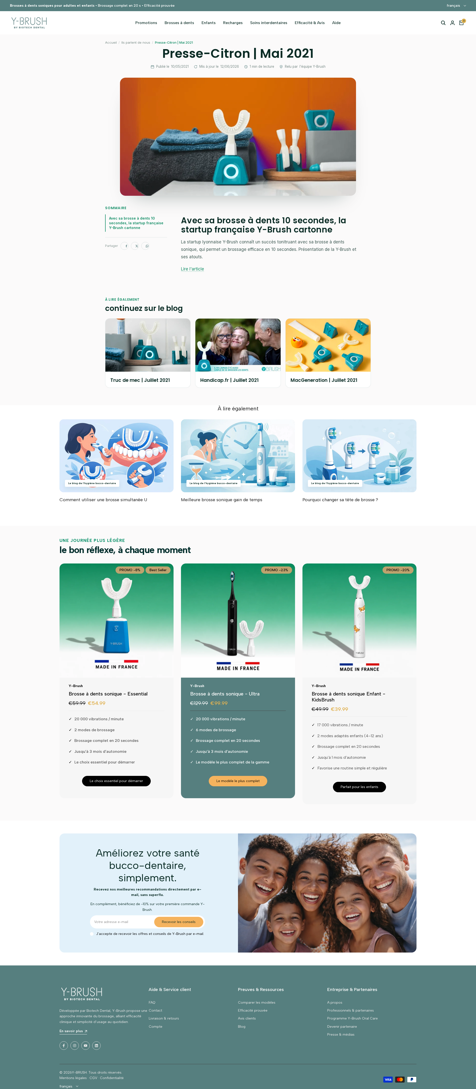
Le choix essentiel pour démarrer (116, 781)
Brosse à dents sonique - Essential (108, 694)
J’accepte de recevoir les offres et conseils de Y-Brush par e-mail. (150, 934)
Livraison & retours (164, 1018)
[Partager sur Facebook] (124, 246)
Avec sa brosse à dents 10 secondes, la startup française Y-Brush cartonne (136, 223)
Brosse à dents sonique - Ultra (225, 694)
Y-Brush (76, 686)
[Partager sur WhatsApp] (145, 246)
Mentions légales (73, 1078)
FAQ (152, 1002)
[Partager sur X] (135, 246)
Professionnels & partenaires (350, 1010)
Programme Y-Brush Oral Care (352, 1018)
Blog (241, 1026)
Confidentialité (112, 1078)
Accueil (111, 42)
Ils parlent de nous (135, 42)
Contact (155, 1010)
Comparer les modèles (256, 1002)
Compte (155, 1026)
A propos (334, 1002)
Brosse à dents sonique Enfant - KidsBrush (348, 697)
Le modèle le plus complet (238, 781)
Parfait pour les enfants (359, 787)
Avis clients (247, 1018)
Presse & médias (341, 1034)
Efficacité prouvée (253, 1010)
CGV (93, 1078)
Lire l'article (192, 268)
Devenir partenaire (342, 1026)
